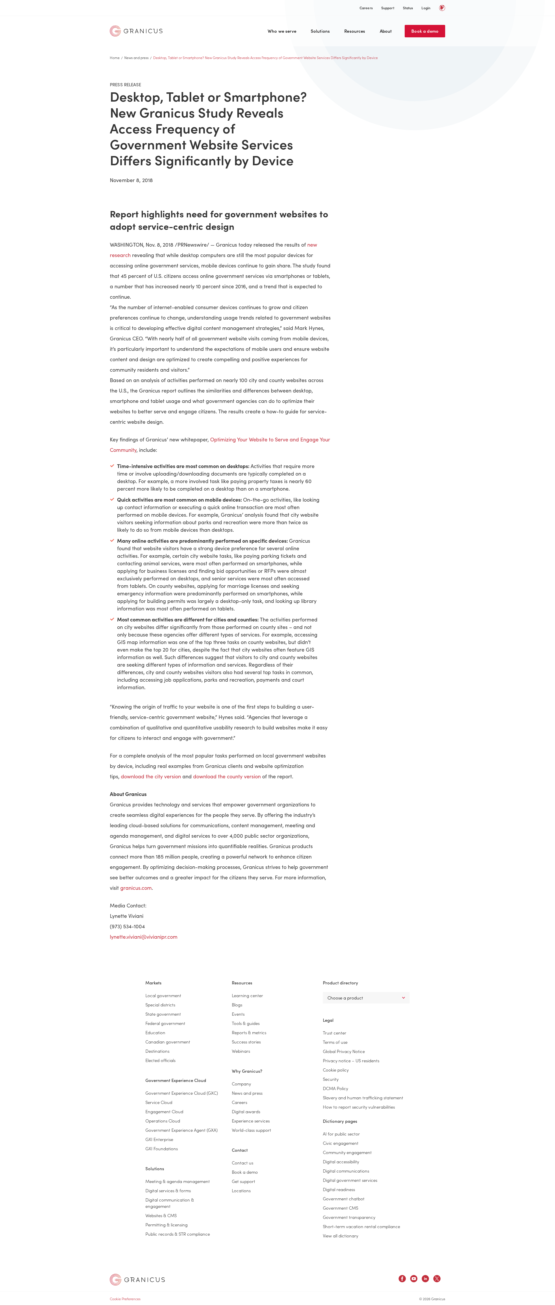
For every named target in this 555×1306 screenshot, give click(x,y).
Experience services (251, 1121)
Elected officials (160, 1060)
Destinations (157, 1051)
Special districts (160, 1004)
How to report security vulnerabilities (359, 1107)
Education (155, 1032)
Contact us (242, 1163)
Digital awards (246, 1111)
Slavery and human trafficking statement (363, 1097)
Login (425, 7)
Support (387, 7)
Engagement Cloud (164, 1111)
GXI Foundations (161, 1148)
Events (238, 1014)
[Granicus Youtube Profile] (413, 1279)
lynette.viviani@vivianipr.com (143, 936)
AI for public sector (341, 1134)
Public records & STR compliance (177, 1234)
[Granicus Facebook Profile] (402, 1279)
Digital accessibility (341, 1161)
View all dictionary (340, 1235)
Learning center (247, 995)
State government (163, 1014)
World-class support (251, 1130)
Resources (354, 31)
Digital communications (346, 1171)
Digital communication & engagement (169, 1203)
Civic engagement (340, 1143)
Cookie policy (336, 1070)
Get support (243, 1181)
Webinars (241, 1051)
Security (330, 1079)
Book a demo (425, 31)
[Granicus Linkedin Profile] (425, 1279)
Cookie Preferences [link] (125, 1298)
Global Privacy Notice (344, 1051)
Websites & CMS (161, 1215)
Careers (366, 7)
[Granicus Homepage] (137, 30)
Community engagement (347, 1152)
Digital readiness (339, 1189)
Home (115, 57)
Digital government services (350, 1180)
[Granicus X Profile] (437, 1279)
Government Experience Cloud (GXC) (181, 1093)
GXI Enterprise (159, 1139)
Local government (163, 995)
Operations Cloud (162, 1121)
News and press (136, 57)
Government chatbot (344, 1198)
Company (241, 1084)
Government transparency (349, 1217)
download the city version (151, 776)
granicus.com (136, 887)
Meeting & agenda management (177, 1181)
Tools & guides (246, 1023)
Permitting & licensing (166, 1224)
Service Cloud (158, 1102)
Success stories (246, 1042)
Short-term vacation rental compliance (361, 1226)
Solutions (320, 31)
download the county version (227, 776)
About (386, 31)
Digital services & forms (168, 1190)
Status (408, 7)
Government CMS (340, 1208)
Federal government (165, 1023)
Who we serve (282, 31)
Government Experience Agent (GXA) (181, 1130)
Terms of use (335, 1042)
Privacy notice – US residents (351, 1060)
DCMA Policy (335, 1088)
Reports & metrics (249, 1032)
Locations (241, 1190)
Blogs (237, 1004)
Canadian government (167, 1042)
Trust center (334, 1033)
